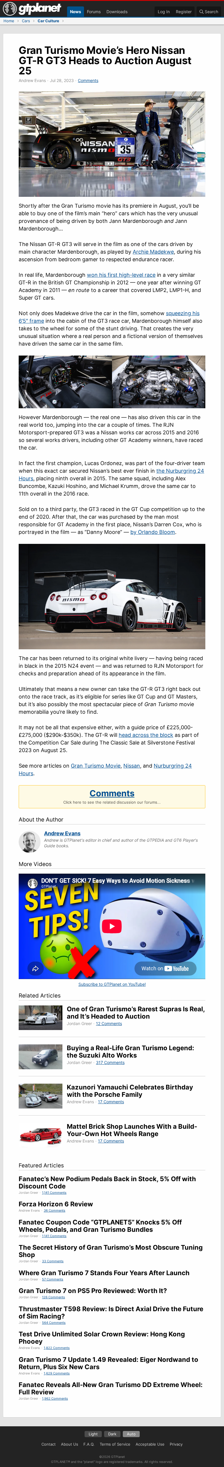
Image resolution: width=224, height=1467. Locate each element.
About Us (69, 1444)
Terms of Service (115, 1444)
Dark (112, 1434)
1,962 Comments (55, 1398)
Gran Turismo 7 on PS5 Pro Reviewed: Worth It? (93, 1290)
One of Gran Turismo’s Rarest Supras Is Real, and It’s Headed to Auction (136, 1012)
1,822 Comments (57, 1348)
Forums (94, 11)
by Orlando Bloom (152, 532)
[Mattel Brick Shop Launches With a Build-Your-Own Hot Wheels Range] (43, 1136)
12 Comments (109, 1023)
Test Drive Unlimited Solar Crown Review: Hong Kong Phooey (102, 1337)
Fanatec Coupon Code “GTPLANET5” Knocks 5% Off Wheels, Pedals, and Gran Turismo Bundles (100, 1225)
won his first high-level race (121, 275)
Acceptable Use (150, 1444)
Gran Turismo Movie (95, 766)
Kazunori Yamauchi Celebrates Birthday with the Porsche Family (130, 1090)
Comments (88, 80)
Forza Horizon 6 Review (56, 1204)
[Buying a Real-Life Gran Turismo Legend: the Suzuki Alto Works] (43, 1057)
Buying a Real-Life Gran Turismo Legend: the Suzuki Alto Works (130, 1051)
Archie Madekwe (153, 252)
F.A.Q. (88, 1444)
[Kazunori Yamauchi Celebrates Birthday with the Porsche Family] (43, 1097)
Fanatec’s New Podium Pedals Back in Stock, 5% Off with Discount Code (107, 1182)
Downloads (116, 11)
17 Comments (111, 1101)
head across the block (146, 735)
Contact (48, 1444)
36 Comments (54, 1210)
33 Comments (53, 1261)
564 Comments (54, 1323)
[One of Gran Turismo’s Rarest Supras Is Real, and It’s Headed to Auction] (43, 1018)
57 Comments (52, 1279)
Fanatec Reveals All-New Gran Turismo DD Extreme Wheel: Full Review (111, 1388)
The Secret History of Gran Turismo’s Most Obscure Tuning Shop (111, 1251)
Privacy (176, 1444)
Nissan (131, 766)
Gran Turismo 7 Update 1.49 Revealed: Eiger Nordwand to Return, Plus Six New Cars (108, 1363)
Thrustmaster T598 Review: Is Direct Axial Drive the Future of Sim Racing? (111, 1312)
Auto (131, 1434)
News (75, 11)
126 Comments (53, 1297)
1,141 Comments (54, 1193)
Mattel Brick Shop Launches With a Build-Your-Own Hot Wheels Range (132, 1130)
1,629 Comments (57, 1373)
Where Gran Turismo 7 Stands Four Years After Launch (104, 1273)
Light (93, 1434)
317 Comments (110, 1062)
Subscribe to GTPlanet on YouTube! (112, 984)
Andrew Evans (62, 833)
